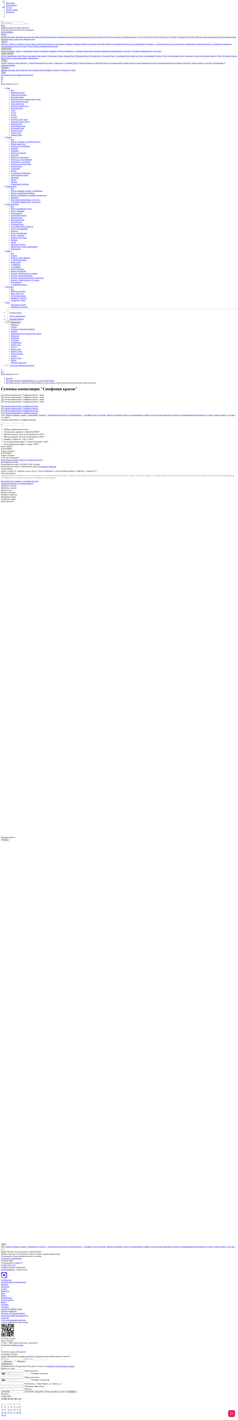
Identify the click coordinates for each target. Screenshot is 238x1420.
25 (8, 1412)
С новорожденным (19, 285)
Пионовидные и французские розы (60, 37)
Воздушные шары (36, 70)
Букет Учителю (79, 63)
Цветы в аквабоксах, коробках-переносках (75, 51)
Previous (5, 840)
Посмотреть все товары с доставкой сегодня (19, 481)
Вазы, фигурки (22, 70)
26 (11, 1412)
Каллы (208, 44)
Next (3, 1244)
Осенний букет (108, 56)
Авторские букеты (55, 56)
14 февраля (57, 63)
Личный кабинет (17, 319)
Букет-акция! (41, 56)
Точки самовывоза (17, 316)
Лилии (30, 46)
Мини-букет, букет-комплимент (14, 58)
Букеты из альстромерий (133, 44)
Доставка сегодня (8, 75)
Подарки (9, 287)
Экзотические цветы (9, 46)
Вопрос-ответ (16, 351)
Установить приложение (11, 1258)
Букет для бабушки (171, 56)
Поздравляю (218, 63)
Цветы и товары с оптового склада (15, 44)
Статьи (14, 356)
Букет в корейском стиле (11, 56)
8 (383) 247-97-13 (22, 28)
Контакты (15, 336)
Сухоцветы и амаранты (221, 44)
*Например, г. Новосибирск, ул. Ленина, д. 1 (43, 1384)
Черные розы (29, 39)
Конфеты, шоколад (53, 70)
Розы (8, 88)
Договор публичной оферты (23, 329)
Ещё (8, 302)
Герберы (68, 44)
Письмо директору (19, 363)
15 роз (144, 37)
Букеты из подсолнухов (174, 44)
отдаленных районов (47, 467)
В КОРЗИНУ (6, 449)
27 (14, 1412)
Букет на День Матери (17, 63)
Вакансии (10, 12)
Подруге (158, 56)
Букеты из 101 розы (168, 37)
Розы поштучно (99, 37)
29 (20, 1412)
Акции (14, 327)
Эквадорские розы (23, 37)
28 (17, 1412)
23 (2, 1412)
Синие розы (18, 39)
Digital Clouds (17, 1345)
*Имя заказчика (31, 1371)
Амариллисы (190, 44)
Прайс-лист (16, 345)
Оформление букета (24, 75)
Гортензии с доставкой (154, 44)
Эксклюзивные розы (83, 37)
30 (2, 1415)
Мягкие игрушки (8, 70)
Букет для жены (186, 56)
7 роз (139, 37)
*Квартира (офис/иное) (34, 1386)
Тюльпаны (200, 44)
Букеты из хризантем (114, 44)
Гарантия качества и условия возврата (17, 483)
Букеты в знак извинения (140, 63)
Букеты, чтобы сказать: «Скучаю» (198, 63)
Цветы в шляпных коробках (45, 51)
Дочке (219, 56)
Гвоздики (23, 46)
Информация (15, 322)
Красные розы (131, 37)
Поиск (13, 360)
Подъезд (27, 1389)
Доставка (15, 340)
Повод (8, 251)
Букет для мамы (29, 56)
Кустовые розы (37, 37)
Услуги (9, 7)
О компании (16, 342)
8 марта (4, 63)
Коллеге (213, 56)
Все (12, 90)
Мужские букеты (230, 56)
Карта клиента (17, 354)
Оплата (14, 331)
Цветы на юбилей (94, 63)
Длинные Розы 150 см (186, 37)
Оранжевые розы (215, 37)
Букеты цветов (12, 204)
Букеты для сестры (201, 56)
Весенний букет (83, 56)
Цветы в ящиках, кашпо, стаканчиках (17, 51)
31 (5, 1415)
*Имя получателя (31, 1377)
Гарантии (15, 338)
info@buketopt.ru (8, 1270)
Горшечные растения (49, 46)
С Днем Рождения (35, 63)
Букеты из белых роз (115, 37)
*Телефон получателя (40, 1380)
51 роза (156, 37)
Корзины (98, 51)
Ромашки (77, 44)
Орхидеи (100, 44)
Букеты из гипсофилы (55, 44)
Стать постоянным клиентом (22, 365)
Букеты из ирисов (88, 44)
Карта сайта (16, 349)
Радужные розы (229, 37)
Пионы (37, 46)
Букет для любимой (146, 56)
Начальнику (33, 58)
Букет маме (48, 63)
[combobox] (4, 1373)
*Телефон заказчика (39, 1373)
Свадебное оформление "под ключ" (147, 51)
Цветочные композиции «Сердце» (116, 51)
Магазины (10, 3)
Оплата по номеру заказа (11, 1309)
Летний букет (96, 56)
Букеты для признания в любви (115, 63)
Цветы (9, 137)
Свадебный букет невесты (126, 56)
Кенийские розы (8, 37)
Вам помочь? (11, 5)
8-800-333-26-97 (7, 28)
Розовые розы (7, 39)
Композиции (11, 186)
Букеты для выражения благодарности (167, 63)
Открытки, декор (68, 70)
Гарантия (5, 1318)
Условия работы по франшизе (13, 1282)
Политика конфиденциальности (14, 1316)
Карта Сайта (16, 358)
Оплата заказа (12, 10)
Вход (3, 25)
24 (5, 1412)
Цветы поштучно (38, 44)
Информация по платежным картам (26, 334)
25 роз (150, 37)
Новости (14, 325)
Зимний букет (70, 56)
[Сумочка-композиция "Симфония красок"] (20, 406)
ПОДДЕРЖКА (7, 32)
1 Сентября (67, 63)
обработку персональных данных (60, 1366)
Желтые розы (201, 37)
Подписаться (7, 1364)
